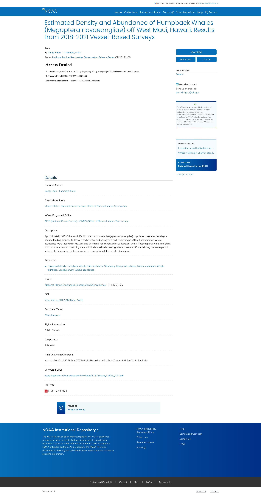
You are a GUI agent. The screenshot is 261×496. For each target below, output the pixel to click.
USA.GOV (214, 491)
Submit (167, 12)
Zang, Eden (54, 52)
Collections (131, 12)
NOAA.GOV (201, 491)
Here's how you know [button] (208, 3)
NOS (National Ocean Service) (61, 221)
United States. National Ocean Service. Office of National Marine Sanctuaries (86, 206)
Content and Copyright (191, 433)
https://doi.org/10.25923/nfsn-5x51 (63, 300)
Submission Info (185, 12)
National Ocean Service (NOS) (193, 166)
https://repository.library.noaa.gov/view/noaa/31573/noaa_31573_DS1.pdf (84, 375)
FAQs (182, 443)
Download (196, 52)
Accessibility (165, 482)
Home (118, 12)
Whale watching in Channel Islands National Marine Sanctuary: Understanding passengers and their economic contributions (196, 152)
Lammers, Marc (72, 52)
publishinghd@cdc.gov (187, 92)
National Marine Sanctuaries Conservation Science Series (83, 57)
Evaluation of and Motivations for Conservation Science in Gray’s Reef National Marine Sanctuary (196, 148)
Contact (123, 482)
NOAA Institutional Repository (69, 430)
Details (179, 74)
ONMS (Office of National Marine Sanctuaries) (103, 221)
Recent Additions (150, 12)
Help (200, 12)
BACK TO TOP (186, 174)
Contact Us (185, 438)
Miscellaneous (52, 315)
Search (213, 12)
